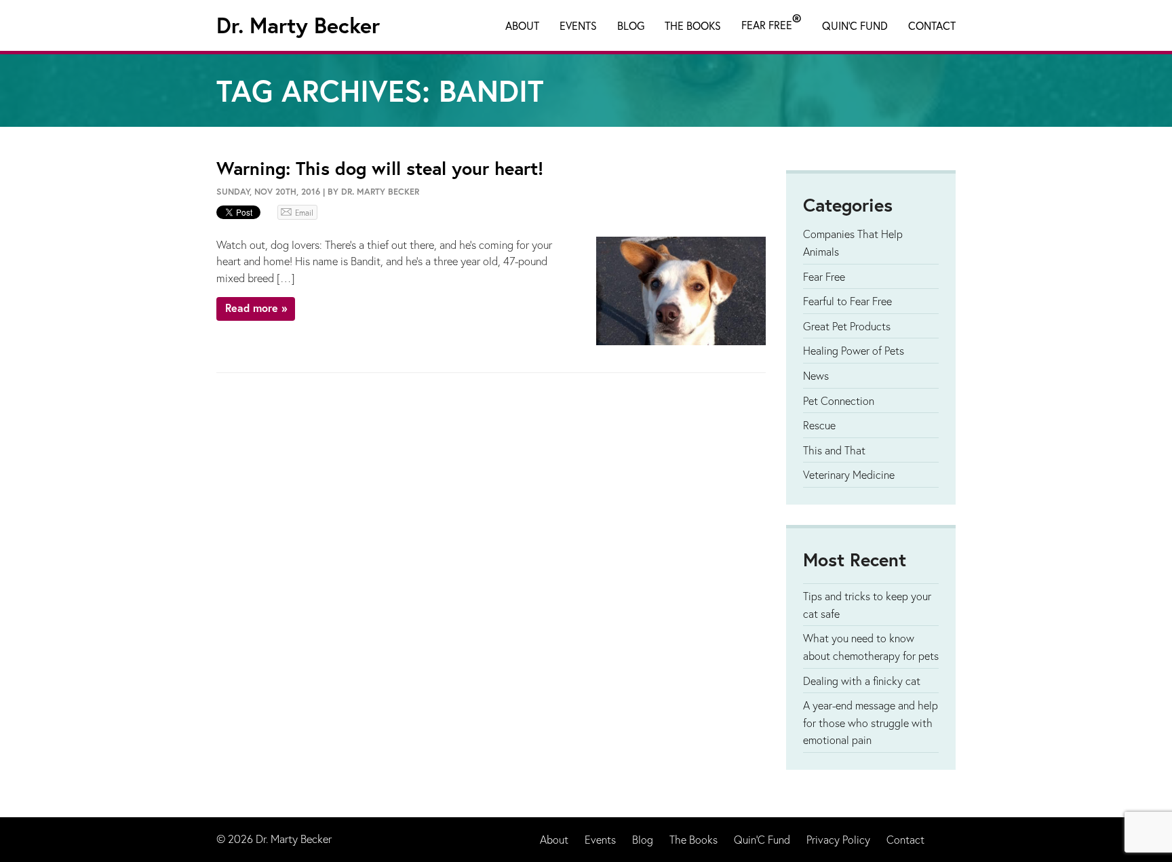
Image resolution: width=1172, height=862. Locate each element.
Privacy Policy (838, 839)
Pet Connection (838, 400)
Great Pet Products (847, 326)
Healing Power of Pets (853, 350)
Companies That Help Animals (853, 242)
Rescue (819, 425)
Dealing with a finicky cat (861, 680)
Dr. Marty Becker (298, 25)
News (816, 375)
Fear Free (771, 22)
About (522, 25)
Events (578, 25)
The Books (693, 25)
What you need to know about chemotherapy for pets (871, 647)
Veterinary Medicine (849, 474)
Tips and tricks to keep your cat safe (867, 605)
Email (304, 213)
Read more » (256, 307)
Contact (932, 25)
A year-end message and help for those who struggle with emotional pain (870, 722)
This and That (834, 450)
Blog (630, 25)
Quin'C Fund (855, 25)
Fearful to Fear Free (847, 301)
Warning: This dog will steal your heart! (379, 168)
